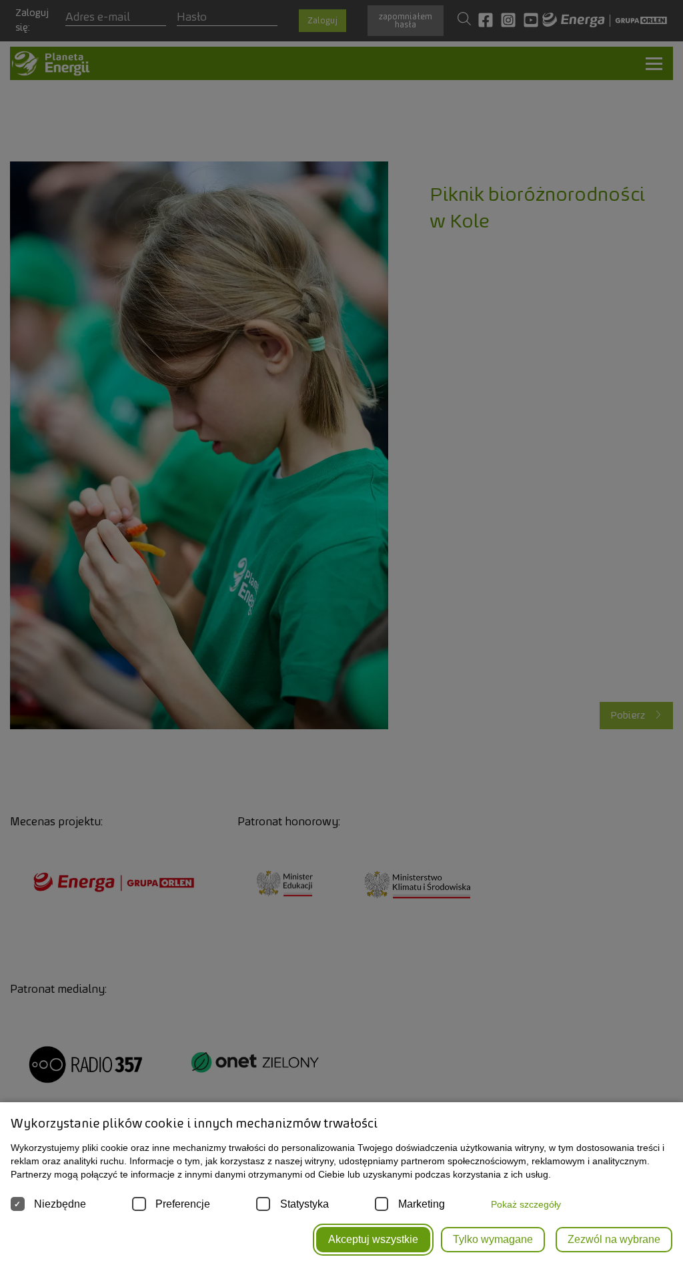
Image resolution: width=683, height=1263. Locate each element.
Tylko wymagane (493, 1239)
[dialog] (341, 631)
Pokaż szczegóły (526, 1204)
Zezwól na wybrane (614, 1239)
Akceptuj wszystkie (373, 1239)
